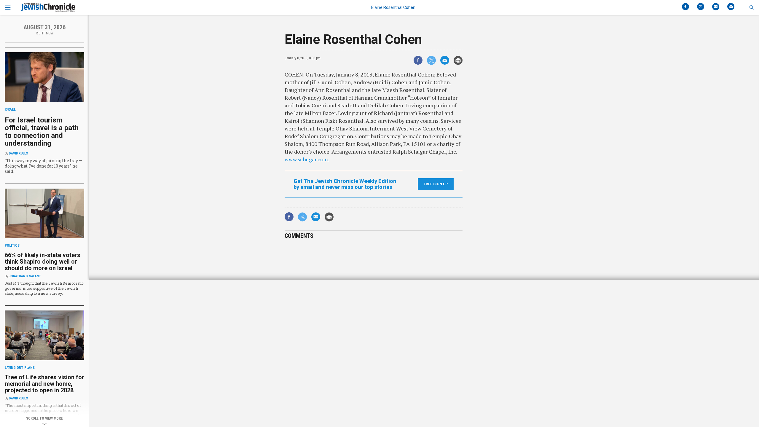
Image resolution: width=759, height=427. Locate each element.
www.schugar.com (306, 159)
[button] (751, 7)
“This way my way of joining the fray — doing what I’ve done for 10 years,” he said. (43, 166)
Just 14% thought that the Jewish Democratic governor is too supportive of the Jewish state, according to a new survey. (44, 288)
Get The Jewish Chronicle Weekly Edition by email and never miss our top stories (345, 184)
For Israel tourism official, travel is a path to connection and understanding (42, 131)
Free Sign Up (436, 184)
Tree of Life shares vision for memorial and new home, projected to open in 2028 (44, 384)
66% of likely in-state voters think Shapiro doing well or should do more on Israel (42, 261)
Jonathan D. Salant (25, 276)
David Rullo (18, 153)
